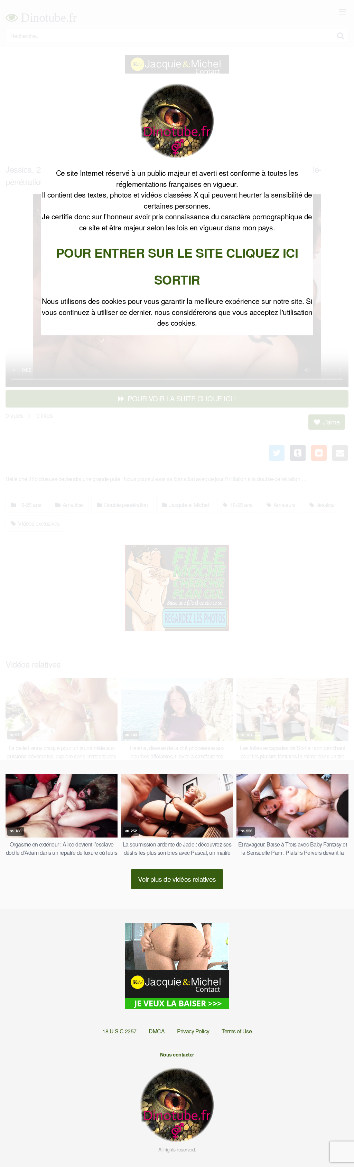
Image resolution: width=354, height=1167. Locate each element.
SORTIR (177, 279)
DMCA (157, 1031)
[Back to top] (335, 1145)
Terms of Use (237, 1031)
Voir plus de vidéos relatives (177, 878)
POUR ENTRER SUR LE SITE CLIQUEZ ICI (177, 252)
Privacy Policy (193, 1031)
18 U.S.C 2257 (119, 1031)
